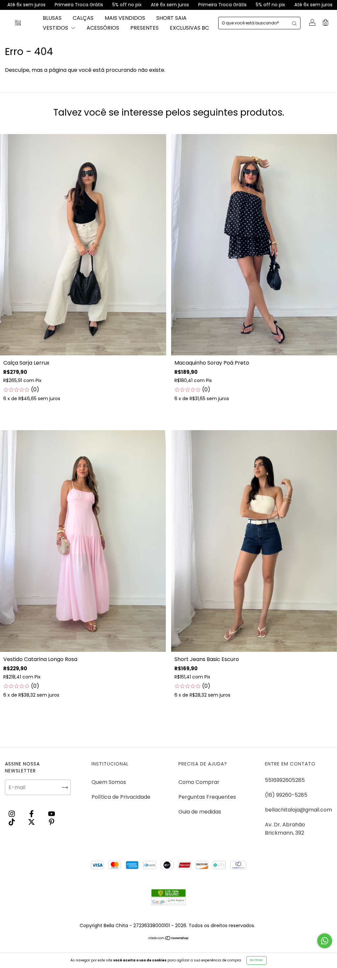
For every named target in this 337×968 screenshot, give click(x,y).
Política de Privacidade (120, 797)
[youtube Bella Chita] (51, 813)
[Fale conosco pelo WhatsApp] (324, 940)
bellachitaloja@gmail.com (298, 810)
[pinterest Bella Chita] (51, 822)
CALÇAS (83, 18)
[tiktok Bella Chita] (12, 822)
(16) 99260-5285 (286, 795)
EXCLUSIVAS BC (189, 28)
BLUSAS (52, 18)
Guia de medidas (199, 812)
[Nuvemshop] (168, 938)
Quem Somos (108, 782)
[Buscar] (294, 23)
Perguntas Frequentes (207, 797)
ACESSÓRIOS (103, 28)
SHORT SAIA (171, 18)
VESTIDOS (56, 28)
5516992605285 (285, 780)
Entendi (256, 960)
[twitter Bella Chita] (32, 822)
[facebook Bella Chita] (32, 813)
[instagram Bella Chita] (12, 813)
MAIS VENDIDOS (125, 18)
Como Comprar (199, 782)
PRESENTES (144, 28)
